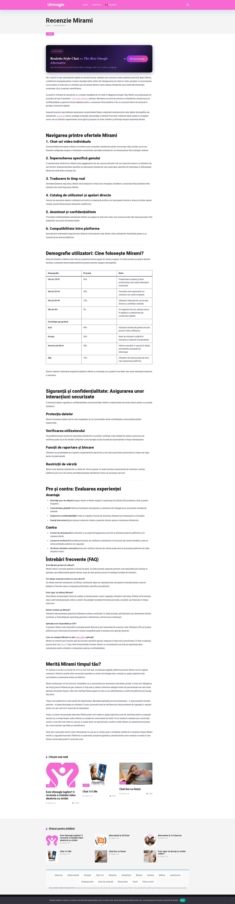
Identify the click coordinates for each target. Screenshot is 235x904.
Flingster (113, 875)
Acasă (85, 5)
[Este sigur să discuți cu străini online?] (150, 862)
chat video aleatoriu (80, 98)
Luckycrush (175, 875)
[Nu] (232, 900)
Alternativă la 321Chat (119, 835)
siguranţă (61, 116)
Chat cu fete (148, 881)
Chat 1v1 (100, 875)
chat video (80, 637)
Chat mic (59, 875)
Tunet (135, 881)
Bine (182, 900)
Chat (50, 34)
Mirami (139, 875)
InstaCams (126, 875)
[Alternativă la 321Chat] (101, 846)
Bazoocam (123, 881)
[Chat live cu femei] (135, 774)
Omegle (87, 875)
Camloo (150, 875)
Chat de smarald (105, 881)
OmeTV (64, 644)
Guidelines (96, 5)
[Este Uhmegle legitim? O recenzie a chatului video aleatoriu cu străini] (62, 775)
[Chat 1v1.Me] (99, 775)
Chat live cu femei (130, 789)
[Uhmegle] (56, 4)
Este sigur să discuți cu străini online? (172, 852)
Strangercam (87, 881)
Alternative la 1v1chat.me (170, 835)
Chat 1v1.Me (90, 791)
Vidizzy (162, 875)
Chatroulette (73, 875)
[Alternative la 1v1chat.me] (150, 846)
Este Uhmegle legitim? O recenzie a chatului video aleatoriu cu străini (61, 795)
